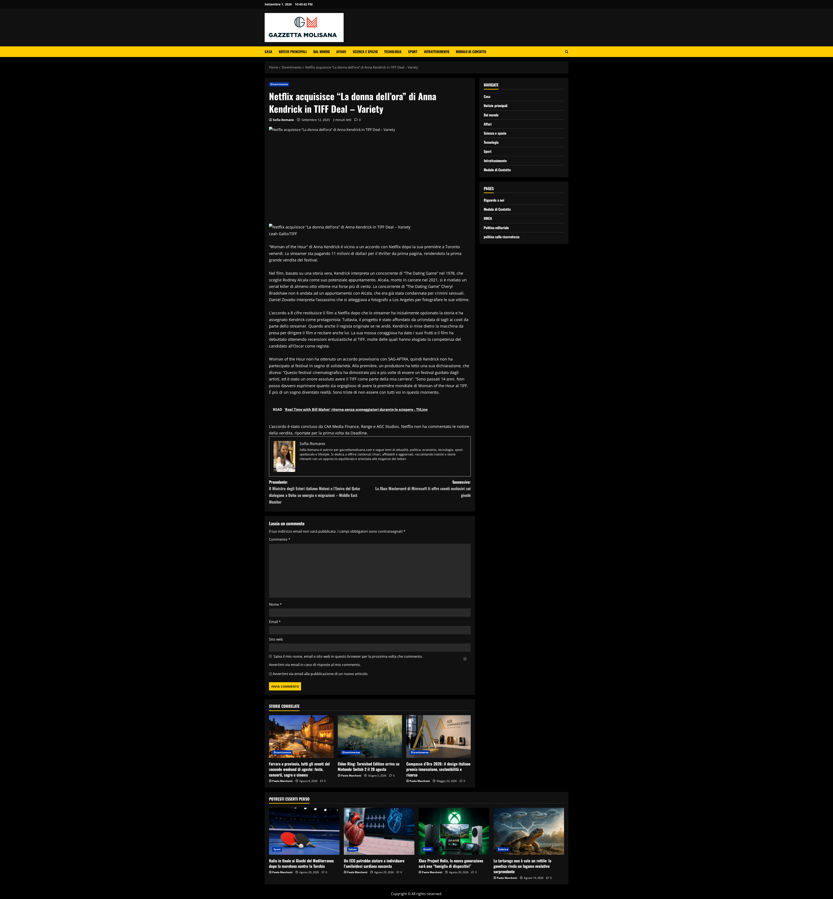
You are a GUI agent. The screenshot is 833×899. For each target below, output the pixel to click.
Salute (352, 849)
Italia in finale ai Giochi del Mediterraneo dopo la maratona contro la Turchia (301, 863)
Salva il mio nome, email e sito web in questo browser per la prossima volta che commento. (348, 656)
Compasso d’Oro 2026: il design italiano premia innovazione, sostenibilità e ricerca (438, 769)
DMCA (488, 218)
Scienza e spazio (365, 51)
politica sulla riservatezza (501, 236)
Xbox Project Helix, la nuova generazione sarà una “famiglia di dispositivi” (451, 863)
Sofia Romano (283, 120)
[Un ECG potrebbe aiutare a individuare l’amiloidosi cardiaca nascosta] (379, 831)
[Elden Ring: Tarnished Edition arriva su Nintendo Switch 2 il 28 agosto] (370, 736)
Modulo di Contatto (471, 51)
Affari (341, 51)
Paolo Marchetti (282, 781)
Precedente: (314, 492)
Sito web (276, 639)
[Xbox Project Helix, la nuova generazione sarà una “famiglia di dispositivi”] (454, 831)
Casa (268, 51)
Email (275, 621)
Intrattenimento (436, 51)
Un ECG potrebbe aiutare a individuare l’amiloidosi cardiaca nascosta (374, 863)
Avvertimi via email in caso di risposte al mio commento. (315, 664)
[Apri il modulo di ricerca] (566, 51)
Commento (279, 539)
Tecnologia (393, 51)
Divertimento (279, 84)
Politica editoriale (496, 227)
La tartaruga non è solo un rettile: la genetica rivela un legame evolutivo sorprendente (522, 866)
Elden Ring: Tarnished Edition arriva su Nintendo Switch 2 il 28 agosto (368, 766)
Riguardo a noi (494, 200)
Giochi (427, 849)
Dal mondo (321, 51)
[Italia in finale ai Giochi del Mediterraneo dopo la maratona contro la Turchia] (304, 831)
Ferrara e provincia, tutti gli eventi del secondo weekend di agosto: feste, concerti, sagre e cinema (299, 769)
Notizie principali (293, 51)
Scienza (503, 849)
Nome (275, 604)
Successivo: (423, 488)
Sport (412, 51)
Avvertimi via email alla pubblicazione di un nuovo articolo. (320, 673)
